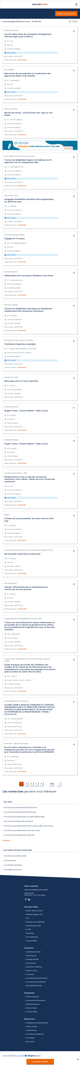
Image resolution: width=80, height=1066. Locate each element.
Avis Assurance (10, 860)
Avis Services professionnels (15, 856)
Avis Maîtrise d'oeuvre (13, 870)
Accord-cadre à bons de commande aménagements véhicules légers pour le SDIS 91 (27, 35)
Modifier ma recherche (66, 14)
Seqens (7, 515)
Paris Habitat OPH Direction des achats (19, 156)
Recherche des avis (33, 1004)
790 (51, 784)
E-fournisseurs (31, 963)
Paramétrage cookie (33, 926)
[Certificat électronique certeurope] (40, 145)
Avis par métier (31, 1012)
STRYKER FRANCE (11, 407)
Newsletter (30, 933)
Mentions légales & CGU (34, 914)
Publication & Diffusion (34, 967)
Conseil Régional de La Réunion (16, 701)
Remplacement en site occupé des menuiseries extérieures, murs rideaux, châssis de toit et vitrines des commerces (29, 479)
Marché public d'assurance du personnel (22, 554)
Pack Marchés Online (33, 952)
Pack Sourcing (31, 956)
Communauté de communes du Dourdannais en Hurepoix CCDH (28, 550)
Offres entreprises (32, 997)
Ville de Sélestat (10, 583)
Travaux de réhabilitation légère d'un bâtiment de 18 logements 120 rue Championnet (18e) (27, 161)
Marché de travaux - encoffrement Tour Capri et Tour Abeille (28, 114)
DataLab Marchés (32, 959)
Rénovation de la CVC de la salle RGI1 (21, 381)
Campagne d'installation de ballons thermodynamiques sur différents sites (29, 200)
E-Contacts (30, 974)
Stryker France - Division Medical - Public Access (26, 410)
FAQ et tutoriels (31, 1027)
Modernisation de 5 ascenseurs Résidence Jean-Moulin (28, 275)
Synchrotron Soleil (11, 377)
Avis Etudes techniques (13, 865)
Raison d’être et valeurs (34, 911)
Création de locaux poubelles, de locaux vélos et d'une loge (29, 519)
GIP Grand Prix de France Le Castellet (18, 340)
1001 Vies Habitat (11, 109)
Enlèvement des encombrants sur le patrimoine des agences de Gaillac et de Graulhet (27, 74)
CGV (27, 918)
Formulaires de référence (35, 1034)
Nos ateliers (30, 1038)
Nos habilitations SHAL (34, 986)
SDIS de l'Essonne (11, 30)
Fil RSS (28, 929)
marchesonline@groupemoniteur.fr (36, 890)
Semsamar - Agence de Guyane (16, 743)
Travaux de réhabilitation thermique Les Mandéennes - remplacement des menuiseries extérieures (28, 309)
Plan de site (30, 1042)
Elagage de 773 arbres (14, 238)
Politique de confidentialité (35, 922)
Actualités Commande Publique (37, 1023)
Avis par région (31, 1008)
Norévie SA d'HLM (11, 195)
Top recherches (31, 941)
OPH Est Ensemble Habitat (14, 235)
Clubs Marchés (31, 1030)
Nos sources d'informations (35, 1000)
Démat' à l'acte (31, 971)
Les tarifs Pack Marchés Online (36, 978)
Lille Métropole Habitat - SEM (15, 473)
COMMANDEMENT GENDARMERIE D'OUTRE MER (22, 619)
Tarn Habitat (9, 70)
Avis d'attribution (32, 937)
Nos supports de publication (36, 982)
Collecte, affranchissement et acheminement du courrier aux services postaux (26, 588)
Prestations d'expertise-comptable (20, 344)
